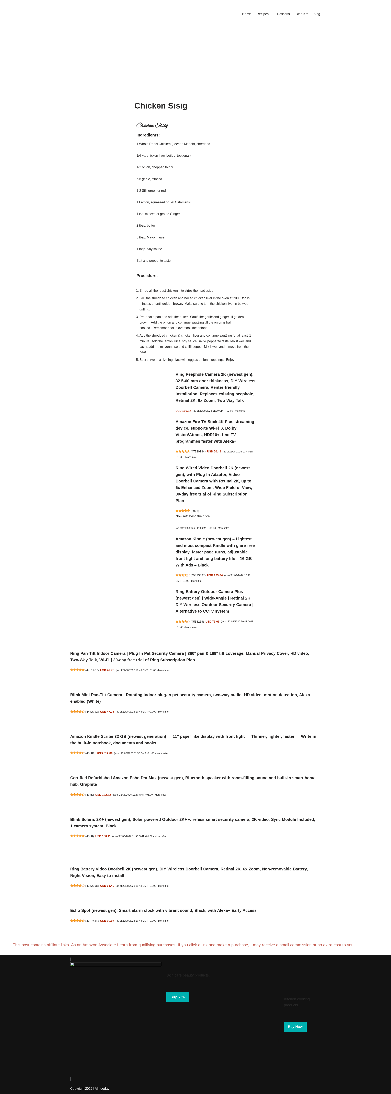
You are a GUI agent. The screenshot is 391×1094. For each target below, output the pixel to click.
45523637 (198, 575)
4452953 (92, 711)
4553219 (197, 621)
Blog (316, 14)
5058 (195, 510)
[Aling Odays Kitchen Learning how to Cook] (80, 14)
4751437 (92, 670)
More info (240, 410)
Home (246, 14)
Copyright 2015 (81, 1088)
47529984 (198, 451)
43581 (90, 753)
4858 (89, 836)
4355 (89, 794)
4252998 (92, 885)
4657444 (92, 920)
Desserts (283, 14)
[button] (270, 14)
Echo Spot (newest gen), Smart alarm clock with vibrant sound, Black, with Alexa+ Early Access (163, 910)
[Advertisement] (195, 58)
